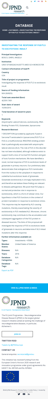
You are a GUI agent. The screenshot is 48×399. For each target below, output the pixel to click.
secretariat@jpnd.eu (25, 354)
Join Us (17, 334)
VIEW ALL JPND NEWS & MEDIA (24, 288)
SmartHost (19, 392)
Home (4, 30)
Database (13, 30)
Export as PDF (7, 270)
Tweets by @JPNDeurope (12, 345)
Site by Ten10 (28, 392)
